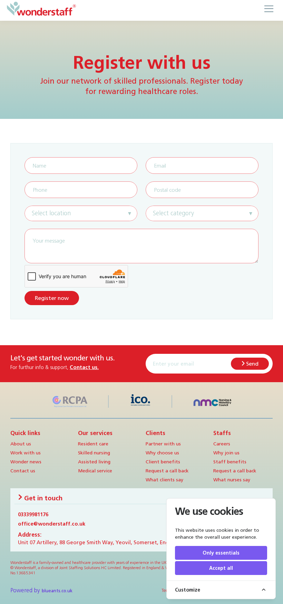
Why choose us (162, 452)
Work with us (25, 452)
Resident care (93, 443)
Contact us (22, 470)
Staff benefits (229, 461)
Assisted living (94, 461)
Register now (52, 298)
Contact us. (84, 367)
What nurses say (231, 479)
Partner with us (163, 443)
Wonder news (25, 461)
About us (20, 443)
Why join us (226, 452)
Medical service (95, 470)
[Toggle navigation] (268, 8)
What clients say (164, 479)
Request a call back (167, 470)
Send (251, 363)
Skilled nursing (94, 452)
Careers (221, 443)
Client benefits (163, 461)
